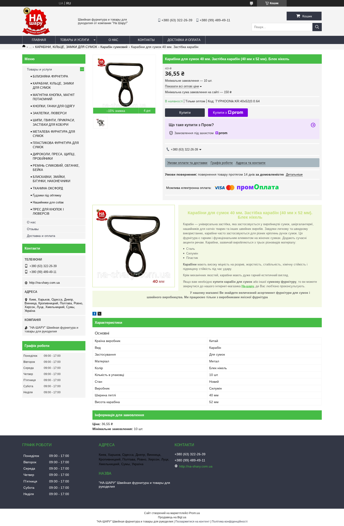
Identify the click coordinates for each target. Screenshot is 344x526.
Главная (39, 40)
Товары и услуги (74, 40)
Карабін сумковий (114, 47)
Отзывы (33, 229)
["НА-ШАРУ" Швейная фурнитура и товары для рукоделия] (36, 34)
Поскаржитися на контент (192, 521)
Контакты (146, 40)
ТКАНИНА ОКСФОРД (48, 188)
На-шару (248, 286)
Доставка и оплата (184, 40)
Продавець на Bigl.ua (172, 517)
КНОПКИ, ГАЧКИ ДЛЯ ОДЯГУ (54, 106)
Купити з (220, 112)
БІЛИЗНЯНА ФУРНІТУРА (50, 76)
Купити (184, 112)
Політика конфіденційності (230, 521)
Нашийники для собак (48, 202)
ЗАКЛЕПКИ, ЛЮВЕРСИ (49, 113)
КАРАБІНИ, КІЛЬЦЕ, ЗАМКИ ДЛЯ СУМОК (66, 47)
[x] (99, 314)
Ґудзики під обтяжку (47, 195)
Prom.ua (194, 513)
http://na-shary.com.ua (44, 282)
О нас (113, 40)
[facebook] (94, 314)
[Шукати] (317, 27)
